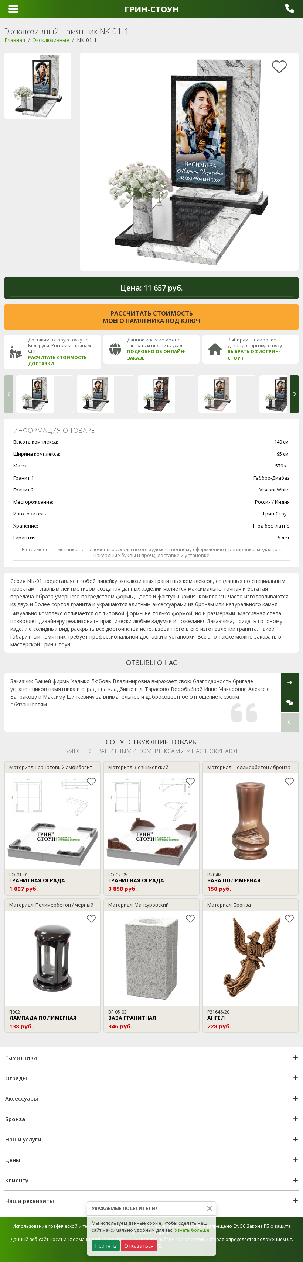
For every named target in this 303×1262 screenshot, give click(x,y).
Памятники (21, 1057)
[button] (8, 394)
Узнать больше (192, 1230)
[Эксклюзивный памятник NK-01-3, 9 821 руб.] (166, 394)
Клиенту (16, 1180)
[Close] (210, 1208)
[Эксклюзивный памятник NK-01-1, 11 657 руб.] (45, 394)
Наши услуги (23, 1139)
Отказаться (139, 1245)
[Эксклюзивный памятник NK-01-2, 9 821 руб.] (105, 394)
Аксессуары (21, 1098)
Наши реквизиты (29, 1200)
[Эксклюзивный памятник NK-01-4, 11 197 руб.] (227, 394)
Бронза (15, 1119)
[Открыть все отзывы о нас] (290, 702)
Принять (105, 1245)
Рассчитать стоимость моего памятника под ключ (151, 317)
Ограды (16, 1078)
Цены (12, 1160)
